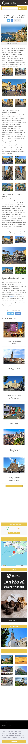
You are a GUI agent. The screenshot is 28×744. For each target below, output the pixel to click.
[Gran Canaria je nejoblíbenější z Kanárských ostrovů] (21, 659)
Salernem (11, 296)
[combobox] (10, 8)
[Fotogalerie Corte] (21, 670)
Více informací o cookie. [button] (18, 737)
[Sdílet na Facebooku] (12, 20)
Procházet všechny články (14, 486)
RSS (10, 725)
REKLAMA (4, 725)
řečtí (20, 118)
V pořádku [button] (14, 741)
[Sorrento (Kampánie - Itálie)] (7, 72)
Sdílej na (10, 313)
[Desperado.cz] (9, 2)
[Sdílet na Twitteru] (8, 20)
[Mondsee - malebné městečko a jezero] (7, 670)
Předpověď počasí (14, 533)
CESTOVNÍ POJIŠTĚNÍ (6, 723)
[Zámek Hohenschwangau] (7, 659)
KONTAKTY (16, 723)
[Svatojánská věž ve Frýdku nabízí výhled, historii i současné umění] (14, 637)
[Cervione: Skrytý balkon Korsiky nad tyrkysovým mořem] (21, 681)
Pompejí (18, 284)
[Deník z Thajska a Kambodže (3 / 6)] (7, 681)
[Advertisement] (14, 505)
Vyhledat (22, 8)
